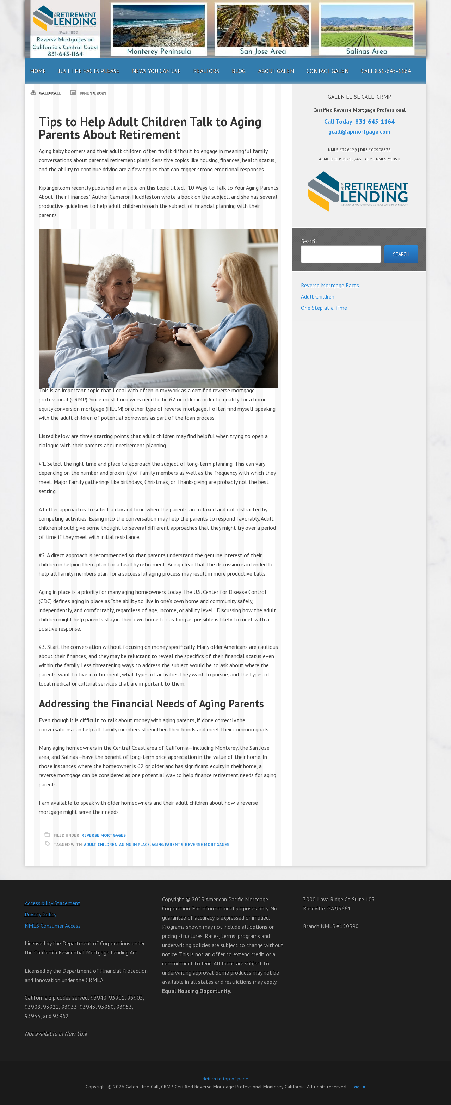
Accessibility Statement (52, 903)
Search (308, 240)
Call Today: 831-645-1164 (359, 121)
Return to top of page (225, 1078)
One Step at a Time (324, 307)
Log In (358, 1086)
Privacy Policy (40, 914)
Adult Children (100, 844)
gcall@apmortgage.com (359, 131)
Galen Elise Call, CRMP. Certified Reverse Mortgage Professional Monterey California (225, 29)
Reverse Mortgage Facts (330, 285)
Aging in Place (134, 844)
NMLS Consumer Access (53, 925)
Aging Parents (167, 844)
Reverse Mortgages (103, 835)
